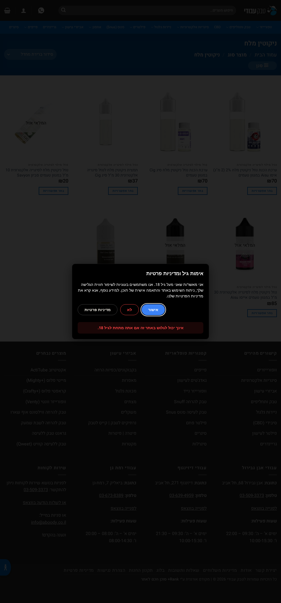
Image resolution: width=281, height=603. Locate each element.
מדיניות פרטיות (98, 309)
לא (129, 309)
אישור (153, 309)
